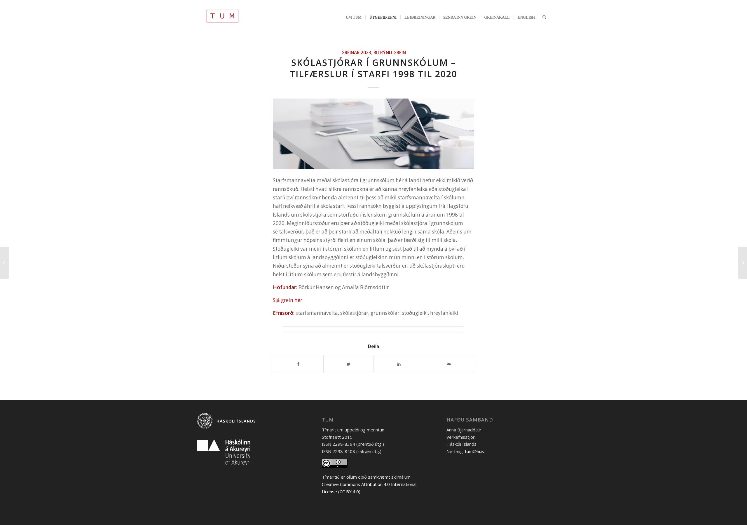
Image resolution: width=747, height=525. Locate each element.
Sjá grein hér (287, 300)
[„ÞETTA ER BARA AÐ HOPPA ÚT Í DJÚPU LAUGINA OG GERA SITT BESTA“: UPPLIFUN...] (4, 263)
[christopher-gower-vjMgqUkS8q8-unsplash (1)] (373, 134)
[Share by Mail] (449, 364)
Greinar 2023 (356, 52)
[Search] (544, 17)
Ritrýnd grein (390, 52)
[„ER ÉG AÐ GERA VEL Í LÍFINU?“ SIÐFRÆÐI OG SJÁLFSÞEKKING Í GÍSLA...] (742, 263)
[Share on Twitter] (349, 364)
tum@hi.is (474, 451)
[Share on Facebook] (298, 364)
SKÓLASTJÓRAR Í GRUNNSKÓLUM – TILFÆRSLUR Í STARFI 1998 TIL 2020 (373, 68)
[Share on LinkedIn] (399, 364)
